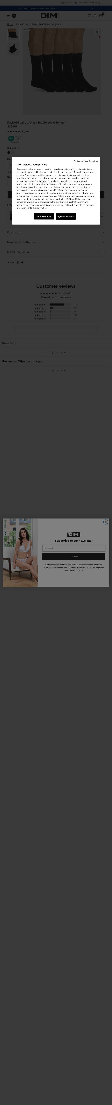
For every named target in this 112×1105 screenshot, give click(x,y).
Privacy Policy (40, 207)
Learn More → (44, 216)
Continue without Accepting (86, 161)
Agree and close (66, 216)
